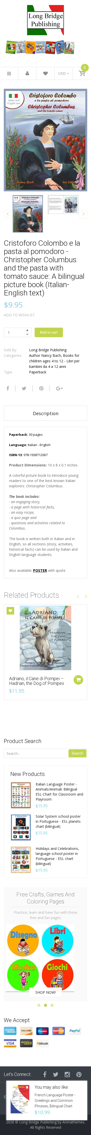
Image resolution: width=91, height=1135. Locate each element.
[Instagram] (67, 1074)
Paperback (37, 372)
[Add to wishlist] (10, 611)
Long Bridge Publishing (47, 349)
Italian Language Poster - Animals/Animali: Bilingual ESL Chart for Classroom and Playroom (59, 792)
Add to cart (49, 332)
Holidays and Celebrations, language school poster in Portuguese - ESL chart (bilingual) (57, 856)
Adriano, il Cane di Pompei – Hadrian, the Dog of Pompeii (36, 681)
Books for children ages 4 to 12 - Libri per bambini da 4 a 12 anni (54, 361)
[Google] (59, 388)
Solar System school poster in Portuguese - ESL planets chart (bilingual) (58, 821)
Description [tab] (45, 413)
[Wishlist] (45, 74)
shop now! (45, 992)
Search (77, 753)
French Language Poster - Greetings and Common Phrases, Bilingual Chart (55, 1100)
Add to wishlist (19, 315)
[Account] (27, 73)
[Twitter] (23, 388)
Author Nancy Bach (45, 355)
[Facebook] (7, 388)
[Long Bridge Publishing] (45, 19)
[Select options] (78, 680)
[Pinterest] (79, 1074)
